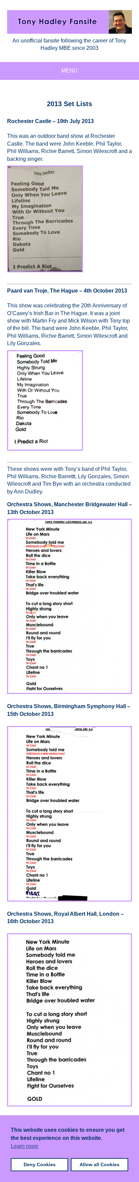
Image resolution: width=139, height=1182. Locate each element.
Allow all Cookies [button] (99, 1164)
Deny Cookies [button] (40, 1164)
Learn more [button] (24, 1146)
